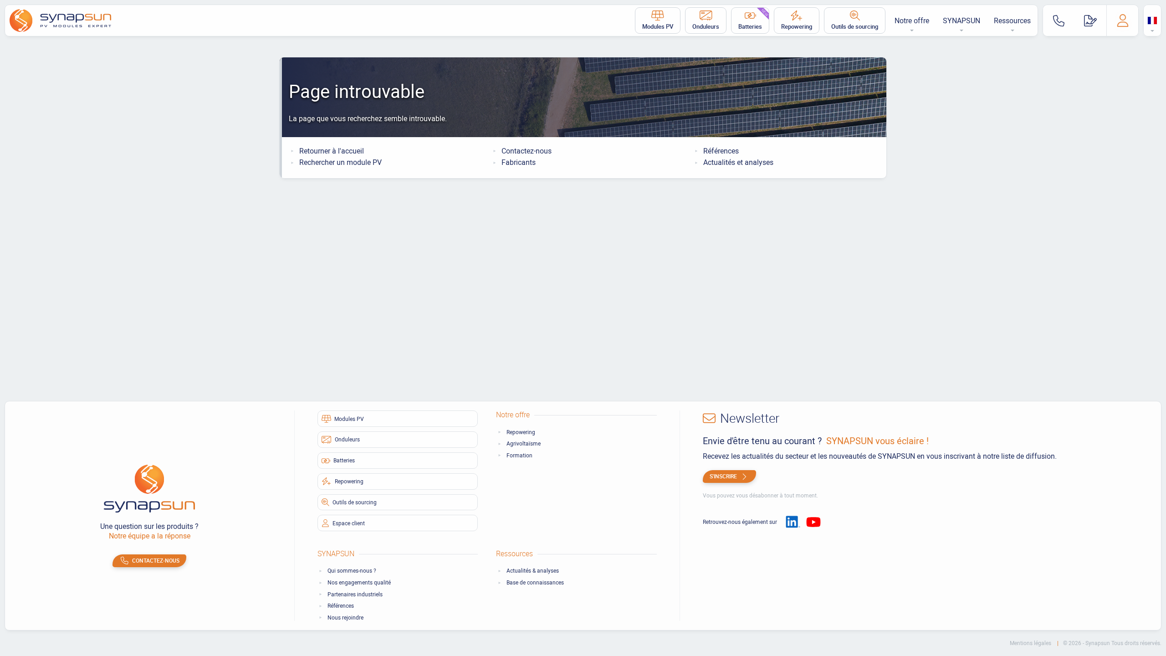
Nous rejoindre (345, 617)
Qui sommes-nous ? (351, 570)
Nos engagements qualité (359, 582)
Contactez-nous (526, 151)
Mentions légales (1031, 643)
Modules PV (657, 26)
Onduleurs (705, 26)
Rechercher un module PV (340, 162)
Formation (519, 455)
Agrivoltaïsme (523, 443)
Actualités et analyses (738, 162)
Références (721, 151)
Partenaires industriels (355, 594)
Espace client (348, 523)
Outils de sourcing (854, 26)
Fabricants (518, 162)
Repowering (796, 26)
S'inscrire (723, 476)
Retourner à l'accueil (331, 151)
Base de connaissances (535, 582)
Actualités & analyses (532, 570)
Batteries (753, 19)
